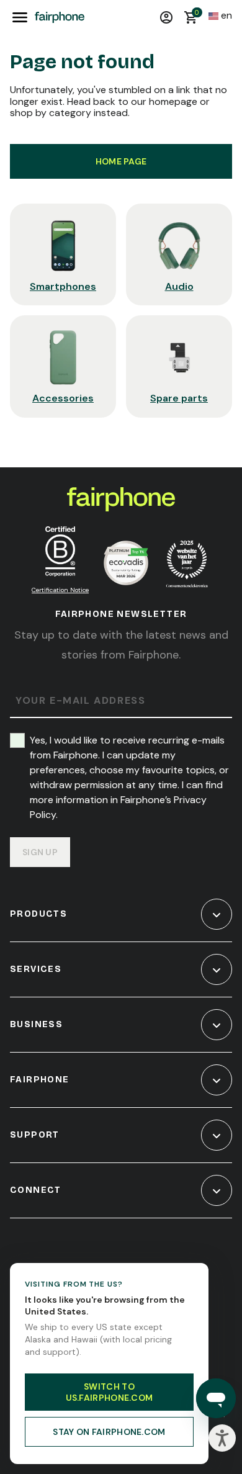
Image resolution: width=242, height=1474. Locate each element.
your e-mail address (80, 701)
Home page (121, 161)
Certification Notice (60, 590)
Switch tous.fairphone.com (109, 1392)
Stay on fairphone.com (109, 1431)
